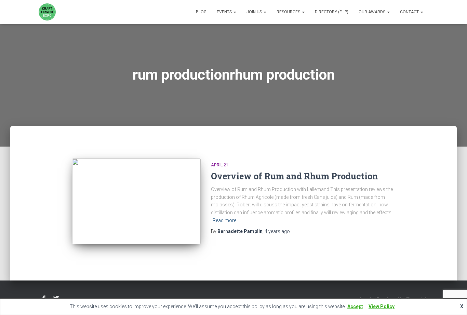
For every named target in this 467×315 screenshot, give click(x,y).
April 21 (219, 165)
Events (225, 12)
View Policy (382, 306)
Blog (201, 12)
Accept (355, 306)
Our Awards (372, 12)
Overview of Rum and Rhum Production (294, 176)
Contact (410, 12)
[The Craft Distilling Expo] (47, 11)
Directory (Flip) (331, 12)
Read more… (226, 220)
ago (277, 231)
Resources (289, 12)
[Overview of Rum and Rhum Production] (136, 201)
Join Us (254, 12)
